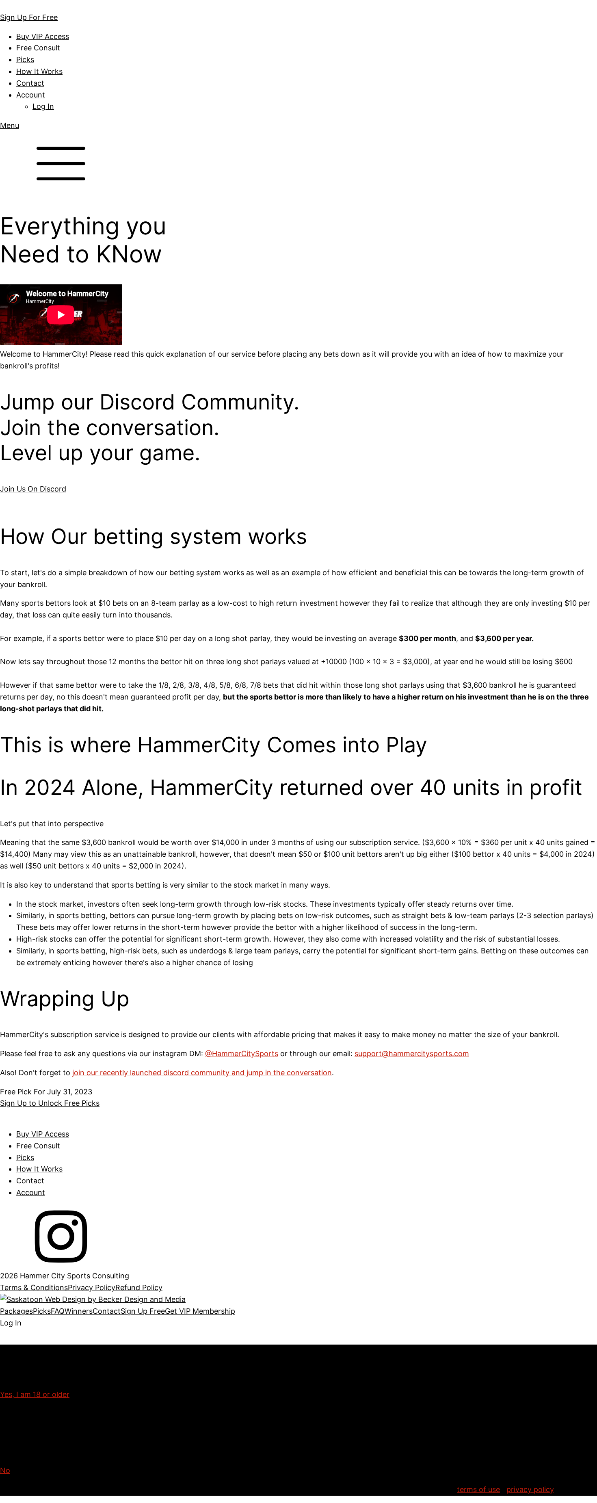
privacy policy (530, 1489)
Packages (16, 1311)
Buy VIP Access (42, 36)
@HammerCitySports (241, 1053)
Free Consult (38, 47)
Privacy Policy (91, 1287)
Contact (30, 83)
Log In (43, 106)
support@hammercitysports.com (412, 1053)
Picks (25, 59)
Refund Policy (138, 1287)
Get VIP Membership (200, 1311)
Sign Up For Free (29, 17)
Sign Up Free (143, 1311)
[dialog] (298, 1317)
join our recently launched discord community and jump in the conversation (202, 1072)
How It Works (39, 71)
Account (30, 95)
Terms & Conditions (34, 1287)
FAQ (58, 1311)
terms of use (478, 1489)
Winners (79, 1311)
